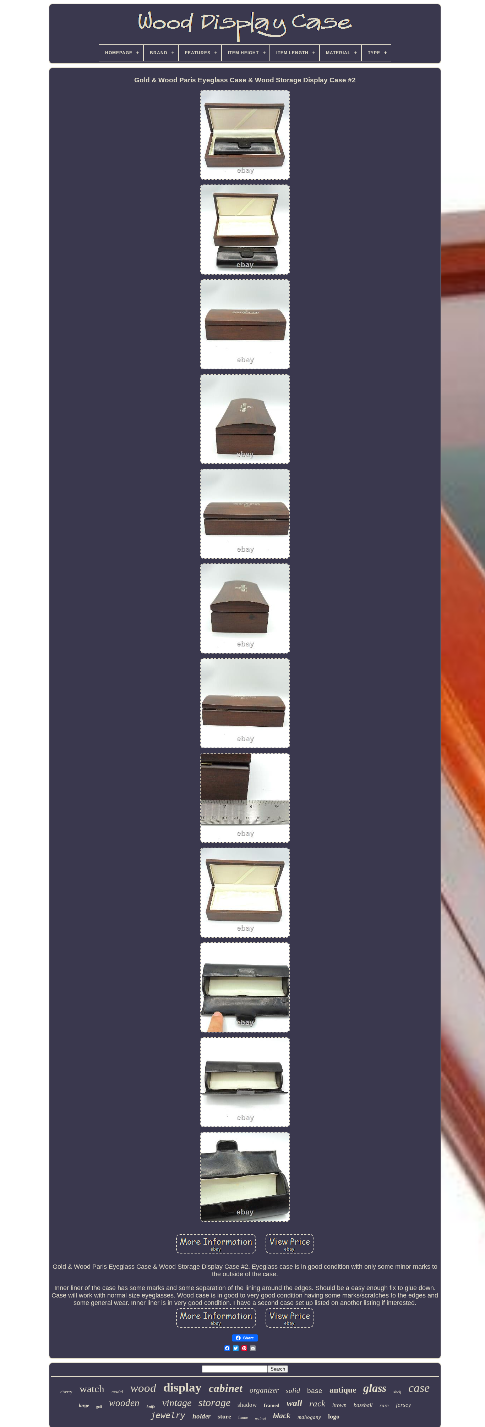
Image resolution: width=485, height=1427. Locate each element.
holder (201, 1416)
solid (293, 1390)
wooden (124, 1403)
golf (99, 1407)
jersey (403, 1404)
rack (317, 1403)
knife (151, 1406)
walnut (260, 1418)
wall (294, 1403)
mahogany (309, 1417)
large (84, 1405)
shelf (397, 1391)
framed (271, 1405)
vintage (176, 1402)
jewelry (168, 1415)
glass (374, 1388)
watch (92, 1388)
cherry (66, 1391)
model (117, 1391)
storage (214, 1402)
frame (243, 1417)
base (314, 1390)
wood (143, 1388)
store (224, 1416)
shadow (247, 1404)
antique (342, 1389)
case (419, 1387)
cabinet (226, 1388)
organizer (264, 1390)
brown (339, 1405)
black (281, 1415)
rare (384, 1405)
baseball (363, 1405)
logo (333, 1416)
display (182, 1387)
